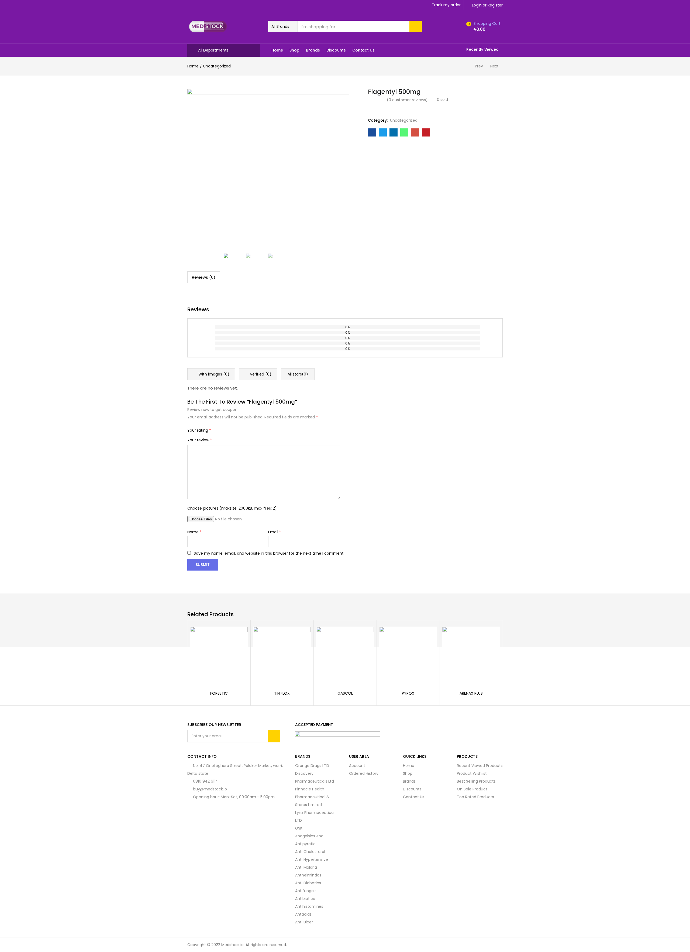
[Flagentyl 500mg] (372, 132)
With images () (213, 374)
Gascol (345, 693)
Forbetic (219, 693)
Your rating (199, 430)
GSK (298, 828)
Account (357, 765)
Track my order (446, 5)
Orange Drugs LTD (312, 765)
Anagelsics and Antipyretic (309, 840)
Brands (313, 50)
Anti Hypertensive (311, 859)
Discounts (336, 50)
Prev (479, 66)
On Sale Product (472, 789)
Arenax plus (471, 693)
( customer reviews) (407, 100)
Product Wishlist (472, 773)
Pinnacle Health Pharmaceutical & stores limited (312, 796)
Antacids (303, 914)
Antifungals (305, 890)
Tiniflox (282, 693)
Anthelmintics (308, 875)
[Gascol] (345, 655)
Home (277, 50)
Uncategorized (217, 66)
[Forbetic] (219, 655)
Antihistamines (309, 906)
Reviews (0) (203, 277)
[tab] (203, 277)
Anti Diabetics (308, 883)
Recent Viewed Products (480, 765)
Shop (294, 50)
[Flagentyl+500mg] (383, 132)
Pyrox (408, 693)
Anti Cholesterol (310, 851)
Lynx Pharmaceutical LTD (314, 816)
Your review (199, 440)
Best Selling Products (476, 781)
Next (494, 66)
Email (274, 532)
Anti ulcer (304, 922)
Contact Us (363, 50)
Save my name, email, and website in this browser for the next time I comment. (269, 553)
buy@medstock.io (210, 789)
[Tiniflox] (282, 655)
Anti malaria (306, 867)
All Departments (213, 50)
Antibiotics (305, 898)
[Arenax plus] (471, 655)
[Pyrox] (408, 655)
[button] (282, 26)
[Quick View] (237, 637)
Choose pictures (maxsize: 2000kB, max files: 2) (232, 508)
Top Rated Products (475, 797)
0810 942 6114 (205, 781)
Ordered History (363, 773)
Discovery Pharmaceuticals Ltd (314, 777)
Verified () (260, 374)
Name (194, 532)
